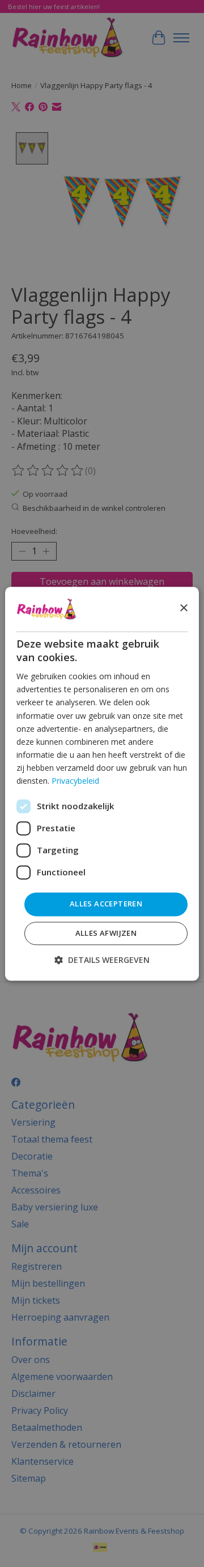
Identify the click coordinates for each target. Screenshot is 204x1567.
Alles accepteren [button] (106, 904)
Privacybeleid (75, 780)
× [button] (183, 608)
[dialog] (102, 783)
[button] (102, 959)
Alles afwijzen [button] (106, 933)
